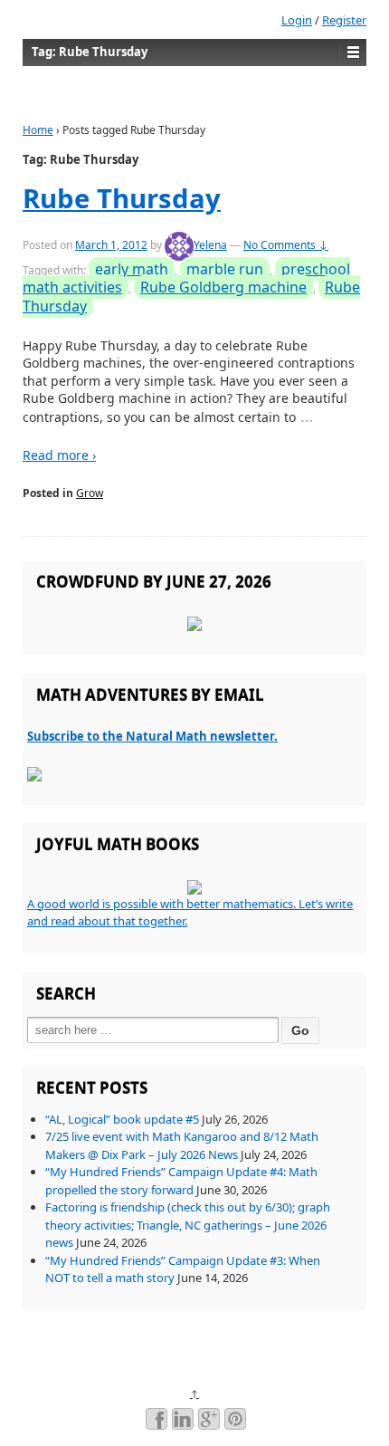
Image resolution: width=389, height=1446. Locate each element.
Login (296, 20)
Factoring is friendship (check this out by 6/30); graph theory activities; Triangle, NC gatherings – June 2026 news (187, 1224)
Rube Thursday (122, 198)
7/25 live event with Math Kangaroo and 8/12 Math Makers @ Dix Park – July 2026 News (181, 1145)
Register (344, 20)
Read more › (59, 455)
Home (38, 130)
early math (131, 269)
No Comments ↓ (285, 245)
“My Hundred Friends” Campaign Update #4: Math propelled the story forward (181, 1181)
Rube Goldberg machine (223, 287)
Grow (89, 493)
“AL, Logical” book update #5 (122, 1119)
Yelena (210, 245)
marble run (224, 269)
